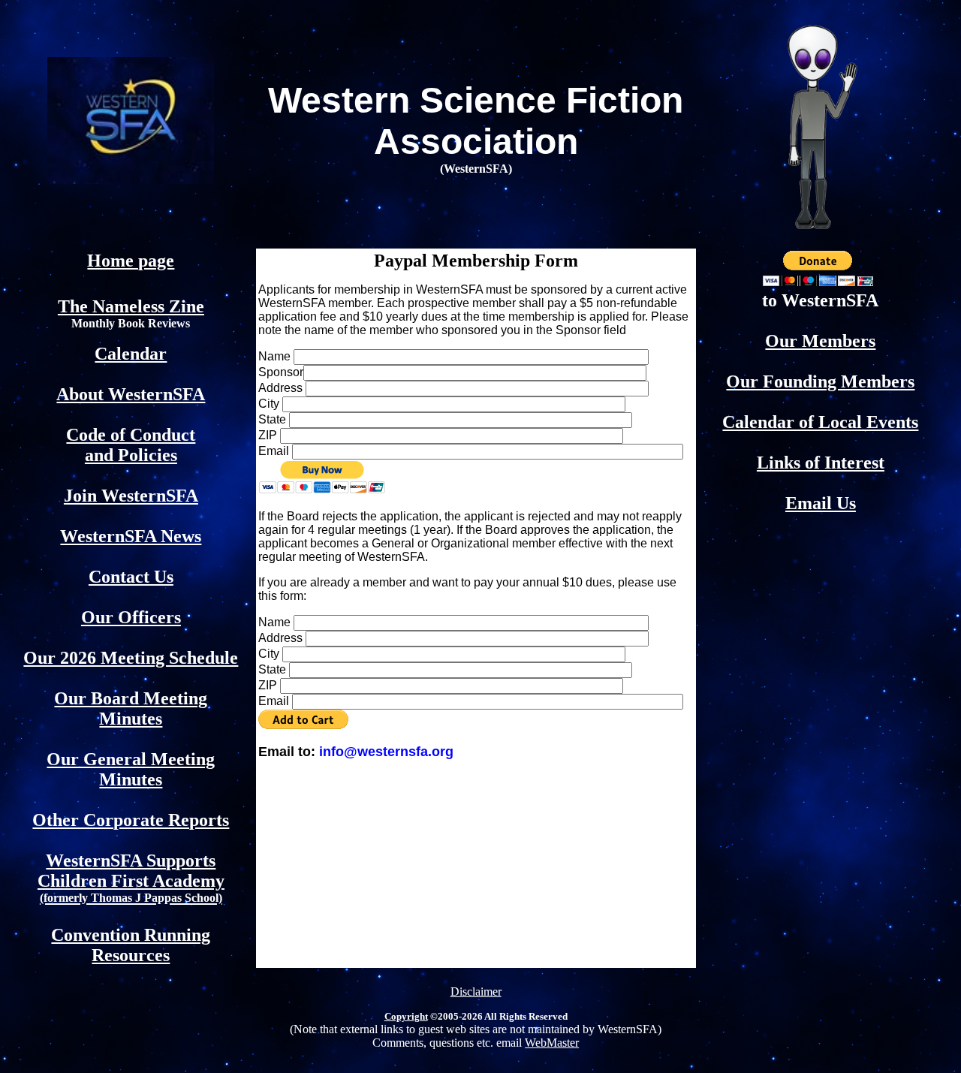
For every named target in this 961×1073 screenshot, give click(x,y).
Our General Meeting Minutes (131, 769)
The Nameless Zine (131, 306)
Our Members (820, 341)
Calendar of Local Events (820, 422)
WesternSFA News (130, 536)
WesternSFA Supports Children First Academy (131, 877)
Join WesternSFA (131, 495)
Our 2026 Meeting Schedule (130, 658)
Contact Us (131, 576)
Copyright (406, 1016)
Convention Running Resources (130, 945)
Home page (130, 260)
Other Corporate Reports (130, 820)
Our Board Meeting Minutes (130, 708)
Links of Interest (820, 462)
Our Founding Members (820, 381)
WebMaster (552, 1042)
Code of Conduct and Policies (130, 445)
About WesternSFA (130, 394)
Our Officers (131, 617)
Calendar (131, 353)
